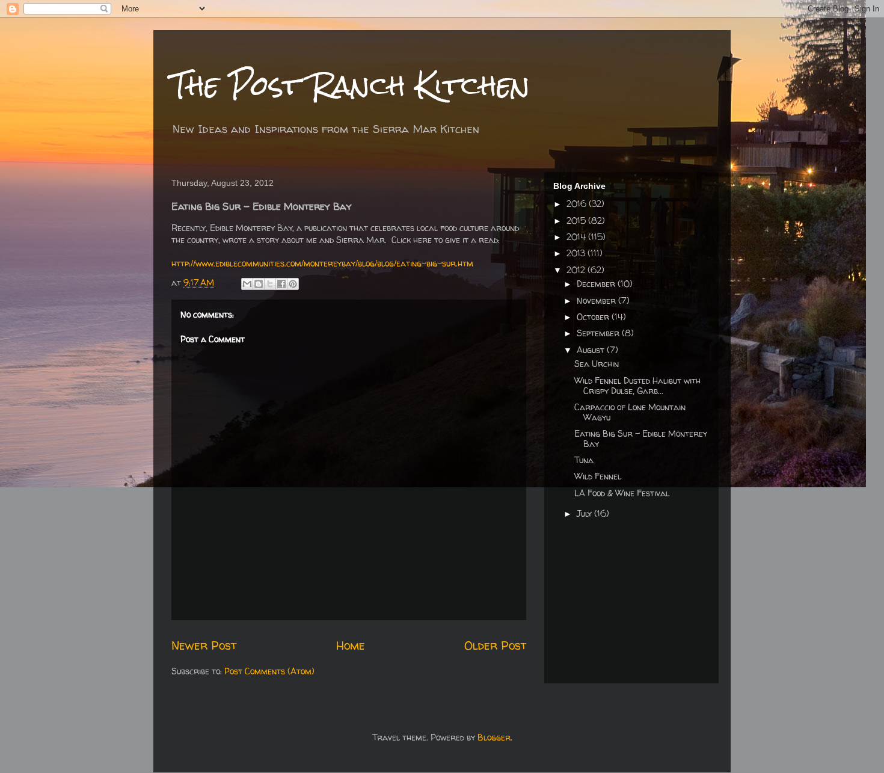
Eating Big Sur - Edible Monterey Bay (640, 438)
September (599, 333)
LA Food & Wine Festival (621, 493)
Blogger (494, 737)
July (585, 513)
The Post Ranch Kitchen (350, 85)
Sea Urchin (596, 363)
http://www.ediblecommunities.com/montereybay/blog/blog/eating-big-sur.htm (322, 263)
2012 (577, 270)
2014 (577, 236)
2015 (577, 220)
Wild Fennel (597, 476)
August (592, 350)
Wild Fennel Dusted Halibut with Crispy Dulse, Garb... (637, 385)
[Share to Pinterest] (293, 284)
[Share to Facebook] (281, 284)
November (597, 300)
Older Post (495, 645)
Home (350, 645)
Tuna (584, 460)
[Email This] (247, 284)
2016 (577, 203)
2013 (577, 253)
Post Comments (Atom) (269, 671)
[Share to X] (270, 284)
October (594, 316)
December (597, 283)
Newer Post (203, 645)
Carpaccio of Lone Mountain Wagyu (630, 412)
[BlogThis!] (259, 284)
